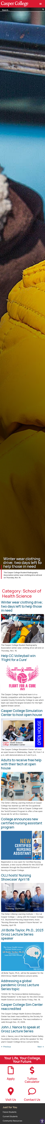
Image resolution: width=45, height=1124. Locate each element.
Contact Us (32, 1100)
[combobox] (21, 9)
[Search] (43, 9)
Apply (11, 1079)
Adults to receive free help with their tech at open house (21, 764)
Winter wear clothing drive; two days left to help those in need (22, 606)
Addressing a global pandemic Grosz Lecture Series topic (20, 985)
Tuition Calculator (32, 1080)
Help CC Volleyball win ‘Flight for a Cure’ (18, 657)
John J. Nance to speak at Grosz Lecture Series (20, 1029)
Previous (6, 1047)
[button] (40, 3)
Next (41, 1047)
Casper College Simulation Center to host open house (22, 712)
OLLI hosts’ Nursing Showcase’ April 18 (16, 877)
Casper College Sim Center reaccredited (22, 1006)
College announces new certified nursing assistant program (21, 823)
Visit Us (10, 1100)
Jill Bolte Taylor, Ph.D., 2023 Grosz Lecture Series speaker (22, 934)
